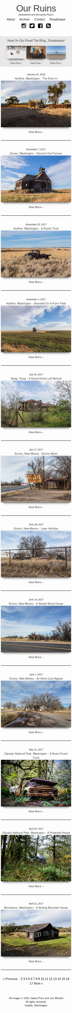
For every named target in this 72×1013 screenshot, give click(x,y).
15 (63, 979)
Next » (38, 983)
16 (67, 979)
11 (46, 979)
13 (55, 979)
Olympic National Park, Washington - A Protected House (36, 833)
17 (31, 983)
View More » (36, 132)
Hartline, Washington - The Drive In (36, 78)
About (11, 19)
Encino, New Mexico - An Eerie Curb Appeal (36, 678)
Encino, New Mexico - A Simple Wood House (36, 603)
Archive (24, 19)
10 (42, 979)
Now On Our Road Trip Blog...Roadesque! (36, 40)
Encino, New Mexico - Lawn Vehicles (36, 528)
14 (59, 979)
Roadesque (57, 19)
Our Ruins (36, 8)
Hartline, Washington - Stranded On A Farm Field (36, 303)
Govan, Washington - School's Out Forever (36, 153)
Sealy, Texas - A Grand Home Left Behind (36, 378)
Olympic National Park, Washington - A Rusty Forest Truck (36, 755)
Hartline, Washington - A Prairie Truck (36, 228)
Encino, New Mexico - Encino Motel (36, 453)
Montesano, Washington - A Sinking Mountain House (36, 907)
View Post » (16, 63)
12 (50, 979)
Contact (39, 19)
